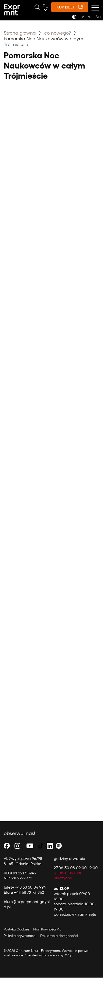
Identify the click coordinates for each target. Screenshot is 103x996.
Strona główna (20, 32)
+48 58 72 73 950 (24, 892)
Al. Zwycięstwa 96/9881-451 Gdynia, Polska (23, 861)
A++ (99, 16)
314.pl (68, 955)
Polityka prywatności (20, 935)
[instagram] (17, 845)
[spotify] (59, 845)
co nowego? (58, 32)
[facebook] (7, 845)
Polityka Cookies (16, 929)
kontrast (75, 18)
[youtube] (30, 845)
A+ (90, 16)
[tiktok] (41, 845)
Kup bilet (65, 6)
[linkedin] (50, 845)
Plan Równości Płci (47, 929)
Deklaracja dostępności (59, 935)
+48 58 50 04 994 (25, 887)
